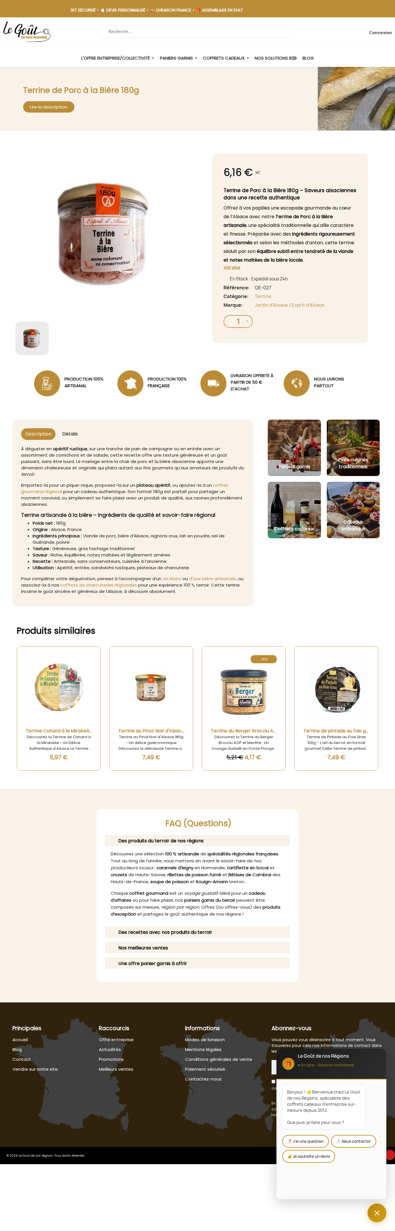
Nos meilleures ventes (143, 948)
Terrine (263, 296)
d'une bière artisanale (212, 579)
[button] (48, 107)
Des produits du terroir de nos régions (161, 840)
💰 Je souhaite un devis (308, 1156)
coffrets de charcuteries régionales (98, 585)
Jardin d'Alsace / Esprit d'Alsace (289, 305)
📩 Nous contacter (353, 1141)
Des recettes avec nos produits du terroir (165, 932)
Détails (70, 434)
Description (38, 434)
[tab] (197, 840)
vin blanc (172, 579)
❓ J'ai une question (305, 1141)
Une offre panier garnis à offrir (152, 963)
